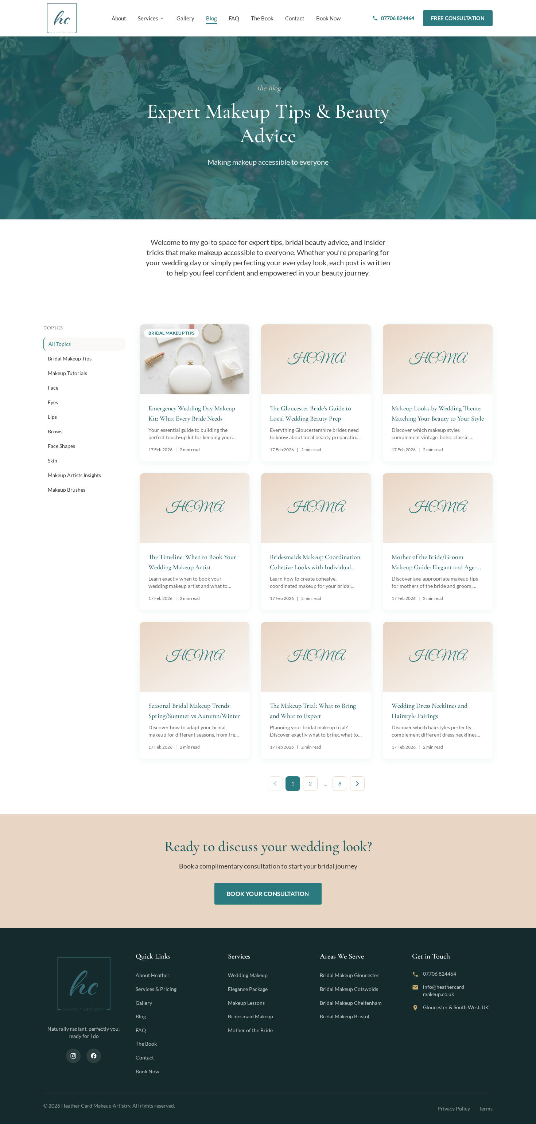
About (119, 18)
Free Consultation (458, 18)
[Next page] (357, 783)
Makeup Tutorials (67, 373)
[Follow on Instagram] (73, 1056)
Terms (486, 1108)
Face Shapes (61, 446)
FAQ (234, 18)
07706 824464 (397, 18)
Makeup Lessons (246, 1003)
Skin (52, 460)
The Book (262, 18)
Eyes (53, 402)
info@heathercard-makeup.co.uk (444, 990)
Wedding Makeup (248, 975)
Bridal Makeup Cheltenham (351, 1003)
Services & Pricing (156, 989)
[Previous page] (275, 783)
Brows (55, 431)
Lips (52, 417)
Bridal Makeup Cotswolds (349, 989)
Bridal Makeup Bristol (344, 1016)
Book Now (328, 18)
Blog (211, 18)
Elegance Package (248, 989)
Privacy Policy (454, 1108)
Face (53, 388)
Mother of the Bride (250, 1030)
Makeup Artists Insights (74, 475)
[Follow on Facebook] (93, 1056)
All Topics (59, 344)
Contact (294, 18)
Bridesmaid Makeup (250, 1016)
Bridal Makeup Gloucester (349, 975)
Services (148, 18)
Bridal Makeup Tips (70, 358)
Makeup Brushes (66, 490)
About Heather (153, 975)
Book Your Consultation (268, 893)
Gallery (185, 18)
